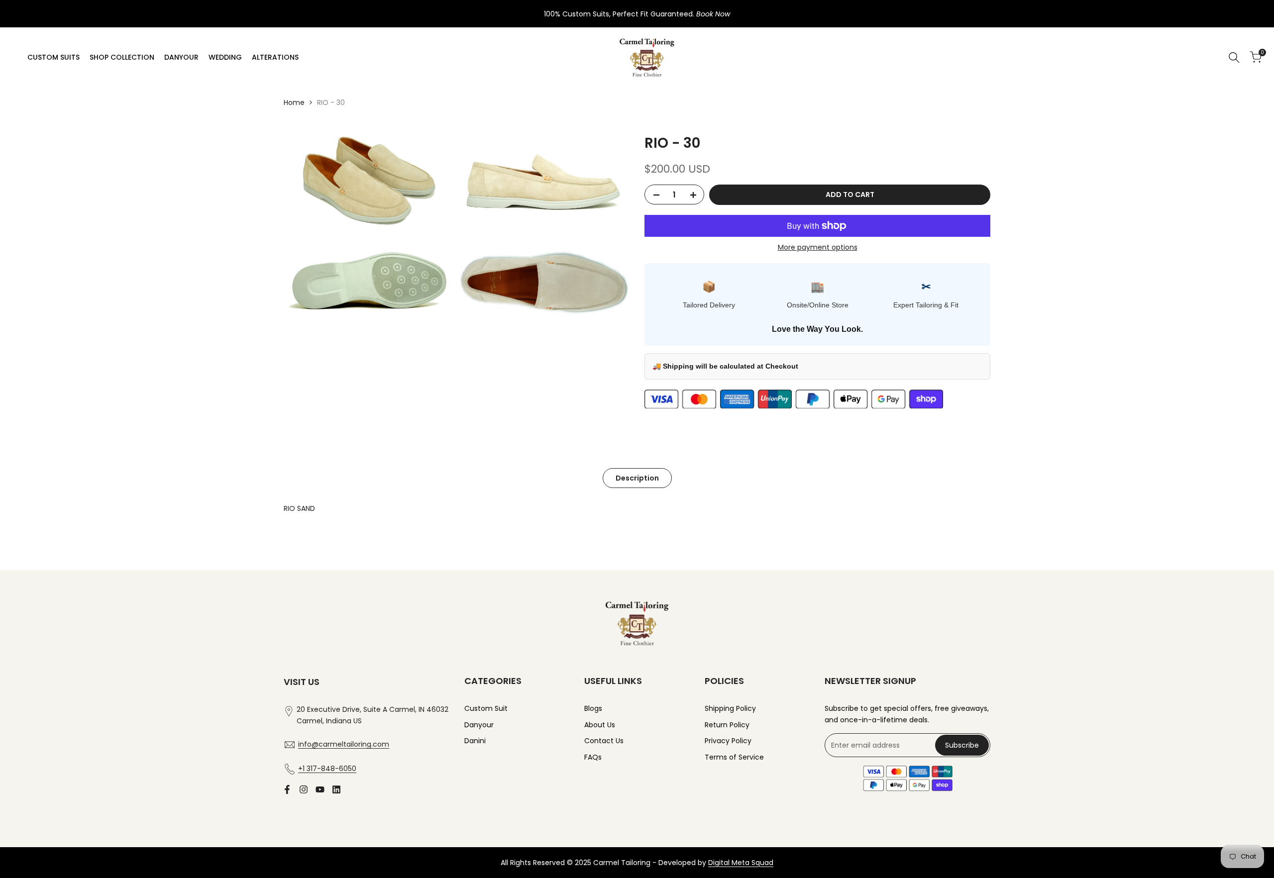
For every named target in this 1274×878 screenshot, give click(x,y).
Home (294, 102)
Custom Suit (486, 708)
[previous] (311, 545)
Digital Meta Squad (740, 863)
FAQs (593, 757)
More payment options (817, 247)
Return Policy (727, 725)
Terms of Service (734, 757)
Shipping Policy (730, 708)
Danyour (479, 725)
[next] (963, 545)
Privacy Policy (728, 741)
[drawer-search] (1234, 57)
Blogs (593, 708)
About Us (599, 725)
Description (637, 478)
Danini (475, 741)
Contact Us (604, 741)
